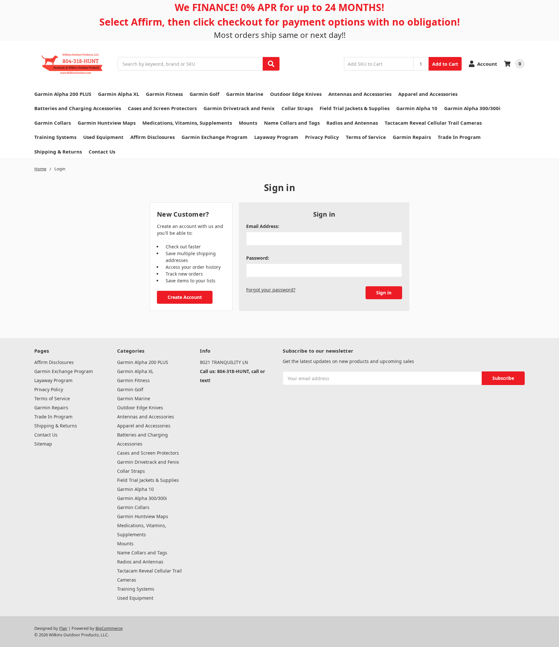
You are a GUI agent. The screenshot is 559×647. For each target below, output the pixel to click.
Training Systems (55, 137)
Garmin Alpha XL (118, 94)
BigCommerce (109, 628)
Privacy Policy (322, 137)
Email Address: (262, 226)
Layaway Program (276, 137)
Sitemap (43, 444)
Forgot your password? (270, 290)
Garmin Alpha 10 (416, 108)
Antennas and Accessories (359, 94)
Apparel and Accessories (427, 94)
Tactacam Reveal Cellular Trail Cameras (433, 122)
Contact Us (102, 151)
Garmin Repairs (412, 137)
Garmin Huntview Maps (107, 122)
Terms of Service (366, 137)
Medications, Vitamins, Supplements (187, 122)
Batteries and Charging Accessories (77, 108)
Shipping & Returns (58, 151)
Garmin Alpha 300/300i (472, 108)
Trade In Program (459, 137)
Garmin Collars (52, 122)
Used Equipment (103, 137)
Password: (257, 258)
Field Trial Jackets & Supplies (354, 108)
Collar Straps (297, 108)
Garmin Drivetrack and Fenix (239, 108)
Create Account (185, 297)
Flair (63, 628)
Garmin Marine (244, 94)
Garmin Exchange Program (214, 137)
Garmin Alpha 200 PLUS (62, 94)
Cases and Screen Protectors (162, 108)
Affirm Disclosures (152, 137)
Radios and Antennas (352, 122)
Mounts (248, 122)
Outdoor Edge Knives (296, 94)
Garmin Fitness (164, 94)
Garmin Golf (204, 94)
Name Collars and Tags (292, 122)
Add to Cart (445, 64)
